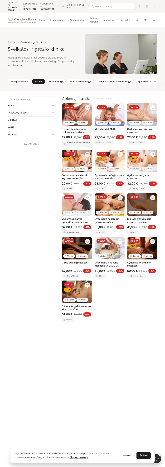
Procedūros (56, 20)
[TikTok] (154, 6)
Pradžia (11, 42)
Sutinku (143, 455)
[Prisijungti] (153, 20)
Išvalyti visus (31, 144)
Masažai (38, 81)
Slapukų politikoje (79, 457)
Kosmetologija (56, 81)
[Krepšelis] (145, 20)
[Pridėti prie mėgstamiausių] (87, 107)
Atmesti (127, 455)
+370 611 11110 (29, 9)
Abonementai (77, 20)
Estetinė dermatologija (80, 81)
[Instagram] (147, 6)
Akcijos (42, 20)
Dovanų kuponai (94, 20)
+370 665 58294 (12, 8)
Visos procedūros (19, 81)
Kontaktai (125, 20)
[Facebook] (139, 6)
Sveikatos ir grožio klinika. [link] (34, 42)
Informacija (108, 20)
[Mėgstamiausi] (137, 20)
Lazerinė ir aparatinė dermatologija (114, 81)
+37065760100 (47, 9)
